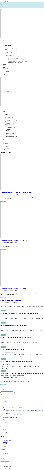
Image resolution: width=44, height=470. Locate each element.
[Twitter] (1, 5)
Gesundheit (5, 399)
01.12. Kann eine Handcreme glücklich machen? (16, 361)
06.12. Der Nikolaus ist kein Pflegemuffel (13, 325)
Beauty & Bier (8, 45)
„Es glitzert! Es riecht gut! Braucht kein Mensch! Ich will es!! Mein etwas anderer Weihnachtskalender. (22, 374)
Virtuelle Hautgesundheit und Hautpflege (15, 62)
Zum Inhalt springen (4, 1)
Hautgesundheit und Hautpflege (11, 51)
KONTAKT (5, 74)
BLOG (4, 67)
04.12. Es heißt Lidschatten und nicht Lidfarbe (15, 337)
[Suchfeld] (14, 392)
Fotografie (7, 46)
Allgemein (5, 396)
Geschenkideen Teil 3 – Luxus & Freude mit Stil (15, 192)
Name (1, 458)
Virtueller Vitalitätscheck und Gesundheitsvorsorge (17, 59)
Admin (4, 413)
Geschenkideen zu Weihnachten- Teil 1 (13, 288)
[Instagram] (1, 6)
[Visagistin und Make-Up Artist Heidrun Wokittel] (3, 37)
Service (4, 402)
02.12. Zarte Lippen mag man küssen (12, 349)
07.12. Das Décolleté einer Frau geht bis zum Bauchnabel (19, 313)
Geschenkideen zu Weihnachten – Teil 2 (13, 240)
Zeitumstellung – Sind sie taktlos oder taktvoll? (20, 412)
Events (4, 398)
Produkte (4, 401)
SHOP (4, 65)
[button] (14, 392)
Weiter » (4, 389)
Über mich (7, 71)
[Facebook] (0, 3)
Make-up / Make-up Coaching (11, 48)
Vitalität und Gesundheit (10, 52)
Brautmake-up (8, 49)
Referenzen (7, 73)
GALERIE (4, 64)
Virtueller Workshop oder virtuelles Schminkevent (17, 61)
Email (1, 460)
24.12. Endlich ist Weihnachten (10, 300)
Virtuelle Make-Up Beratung (13, 58)
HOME (4, 40)
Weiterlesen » (3, 201)
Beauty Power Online (11, 413)
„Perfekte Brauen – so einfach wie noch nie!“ (15, 407)
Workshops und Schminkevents (11, 53)
